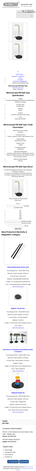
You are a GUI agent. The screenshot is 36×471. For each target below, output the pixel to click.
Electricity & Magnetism (20, 81)
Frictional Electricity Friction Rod (18, 267)
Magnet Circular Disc (18, 308)
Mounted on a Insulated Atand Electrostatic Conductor (18, 350)
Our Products (9, 454)
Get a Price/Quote (18, 88)
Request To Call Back (18, 76)
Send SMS (25, 461)
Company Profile (10, 452)
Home (20, 78)
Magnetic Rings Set (18, 393)
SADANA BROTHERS (26, 5)
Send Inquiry (19, 74)
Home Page (8, 450)
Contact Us (8, 457)
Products (20, 79)
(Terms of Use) (29, 467)
